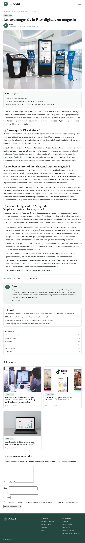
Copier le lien (33, 278)
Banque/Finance (10, 338)
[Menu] (80, 4)
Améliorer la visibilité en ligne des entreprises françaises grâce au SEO (29, 320)
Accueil (5, 11)
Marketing (12, 11)
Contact (65, 521)
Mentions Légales (68, 530)
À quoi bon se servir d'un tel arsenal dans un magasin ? (26, 101)
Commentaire (9, 482)
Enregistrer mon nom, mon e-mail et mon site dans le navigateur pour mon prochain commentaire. (42, 502)
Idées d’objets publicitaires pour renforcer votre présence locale (27, 324)
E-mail (6, 493)
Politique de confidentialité (71, 533)
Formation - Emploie (12, 335)
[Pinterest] (19, 278)
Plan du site (66, 527)
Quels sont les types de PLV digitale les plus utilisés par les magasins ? (31, 104)
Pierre (11, 24)
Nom (5, 488)
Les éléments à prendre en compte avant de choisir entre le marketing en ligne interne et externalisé (39, 314)
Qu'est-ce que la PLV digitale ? (17, 98)
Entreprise (8, 341)
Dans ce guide (12, 94)
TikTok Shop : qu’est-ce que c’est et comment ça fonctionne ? (26, 317)
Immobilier (8, 351)
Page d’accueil (67, 524)
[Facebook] (14, 278)
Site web (6, 498)
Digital (7, 345)
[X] (24, 278)
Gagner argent (10, 348)
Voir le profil (16, 301)
